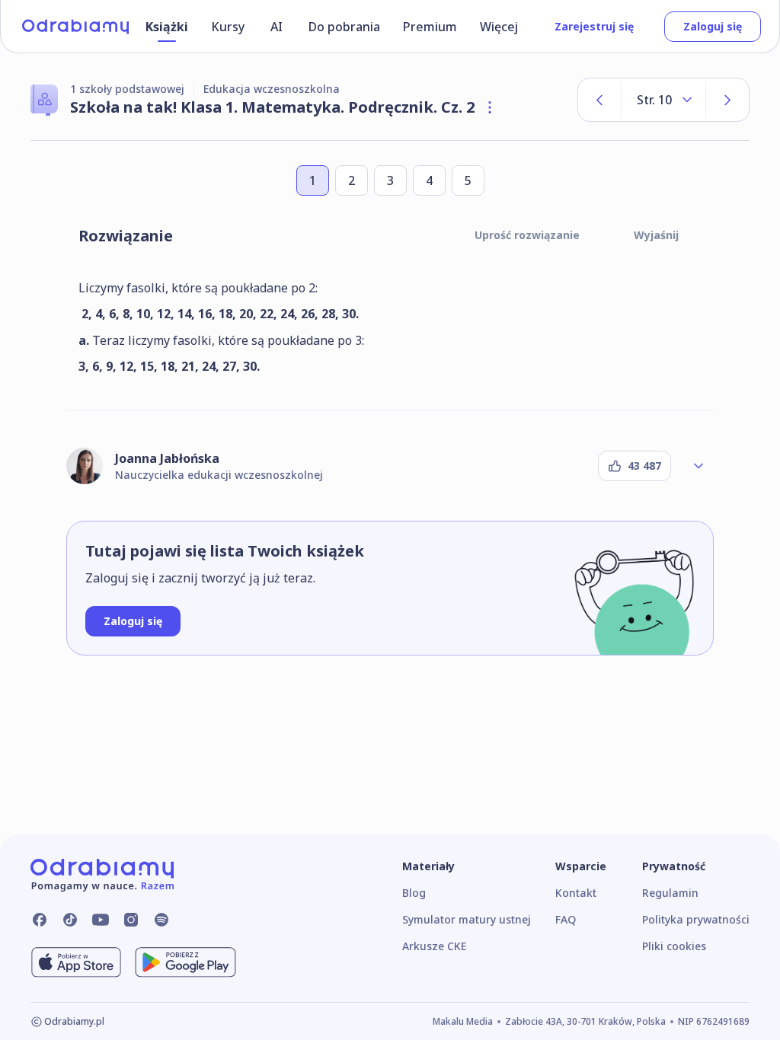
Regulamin (670, 892)
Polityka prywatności (696, 919)
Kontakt (575, 892)
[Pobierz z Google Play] (185, 962)
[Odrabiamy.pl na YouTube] (100, 920)
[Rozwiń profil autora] (698, 466)
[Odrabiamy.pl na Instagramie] (131, 920)
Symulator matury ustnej (466, 919)
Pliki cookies (674, 946)
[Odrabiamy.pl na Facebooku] (39, 920)
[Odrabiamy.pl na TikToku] (70, 920)
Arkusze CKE (434, 946)
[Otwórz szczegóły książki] (490, 107)
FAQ (565, 919)
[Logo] (75, 26)
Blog (414, 892)
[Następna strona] (727, 99)
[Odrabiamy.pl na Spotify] (161, 920)
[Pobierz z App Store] (76, 962)
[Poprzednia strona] (599, 99)
